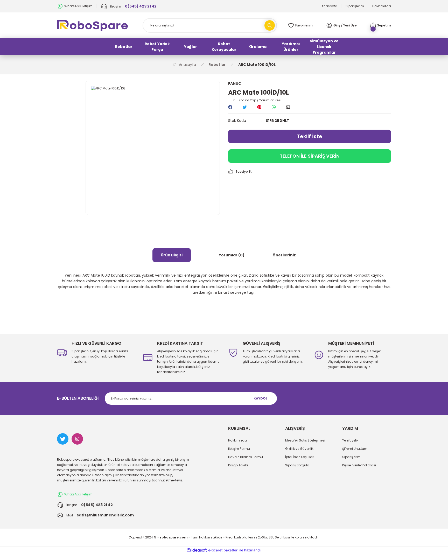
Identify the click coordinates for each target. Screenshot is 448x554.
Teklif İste (309, 136)
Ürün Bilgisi (172, 255)
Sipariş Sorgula (297, 465)
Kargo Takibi (238, 465)
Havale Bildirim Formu (245, 457)
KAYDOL (260, 398)
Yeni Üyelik (350, 440)
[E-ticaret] (223, 550)
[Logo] (92, 25)
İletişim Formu (239, 448)
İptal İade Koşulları (299, 457)
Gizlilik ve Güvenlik (299, 448)
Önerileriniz (284, 255)
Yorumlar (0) (231, 255)
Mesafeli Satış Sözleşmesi (305, 440)
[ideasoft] (196, 550)
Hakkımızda (237, 440)
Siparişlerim (351, 457)
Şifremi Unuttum (354, 448)
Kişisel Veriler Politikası (359, 465)
